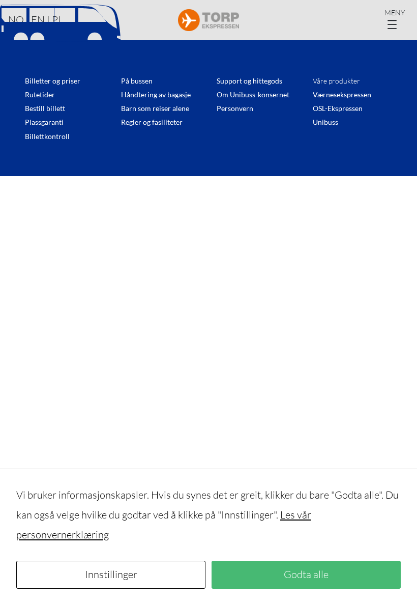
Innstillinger (111, 574)
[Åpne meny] (396, 20)
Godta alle (306, 574)
